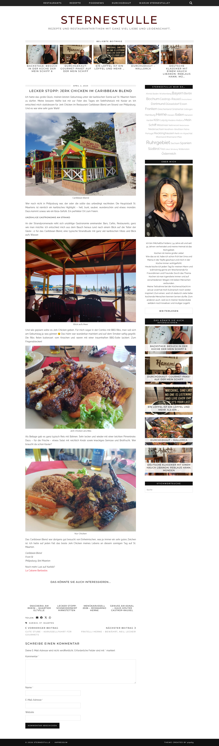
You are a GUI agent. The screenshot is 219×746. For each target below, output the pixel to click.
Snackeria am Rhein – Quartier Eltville (39, 608)
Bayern (178, 93)
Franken (151, 109)
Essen (183, 103)
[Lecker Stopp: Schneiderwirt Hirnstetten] (67, 595)
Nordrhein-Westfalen (173, 129)
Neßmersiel (174, 125)
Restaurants (52, 3)
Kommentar (32, 656)
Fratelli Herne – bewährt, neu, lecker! (108, 630)
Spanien (185, 143)
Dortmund (158, 103)
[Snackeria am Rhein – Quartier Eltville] (39, 595)
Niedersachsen (156, 129)
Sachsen (175, 143)
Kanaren (189, 115)
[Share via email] (37, 617)
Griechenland (165, 109)
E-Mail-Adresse (34, 700)
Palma (186, 129)
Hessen (171, 115)
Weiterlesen (169, 311)
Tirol (162, 149)
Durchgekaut (121, 3)
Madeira (172, 120)
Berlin (188, 93)
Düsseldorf (172, 103)
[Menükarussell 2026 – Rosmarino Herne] (94, 595)
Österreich (169, 153)
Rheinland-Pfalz (174, 137)
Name (29, 687)
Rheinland (161, 137)
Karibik (33, 623)
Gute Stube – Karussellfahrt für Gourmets (48, 631)
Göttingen (188, 109)
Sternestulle (109, 19)
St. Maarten (46, 623)
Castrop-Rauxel (170, 99)
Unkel (167, 149)
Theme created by (179, 742)
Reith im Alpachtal (183, 133)
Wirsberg (174, 149)
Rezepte (75, 3)
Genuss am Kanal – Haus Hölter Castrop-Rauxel (122, 608)
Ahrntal (149, 94)
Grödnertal (177, 109)
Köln (157, 120)
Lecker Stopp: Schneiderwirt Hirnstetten (66, 608)
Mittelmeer (162, 125)
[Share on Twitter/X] (46, 617)
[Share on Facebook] (41, 617)
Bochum (152, 99)
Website (29, 712)
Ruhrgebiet (158, 142)
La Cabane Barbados (36, 570)
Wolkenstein (184, 149)
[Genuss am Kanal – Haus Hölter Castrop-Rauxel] (122, 595)
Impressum (61, 742)
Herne (161, 114)
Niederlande (184, 125)
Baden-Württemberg (162, 94)
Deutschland (186, 99)
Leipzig (164, 120)
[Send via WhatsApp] (50, 617)
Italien (179, 115)
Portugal (149, 133)
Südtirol (154, 149)
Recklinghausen (164, 133)
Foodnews (96, 3)
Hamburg (150, 114)
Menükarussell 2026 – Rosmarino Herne (94, 608)
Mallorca (180, 120)
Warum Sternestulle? (154, 3)
